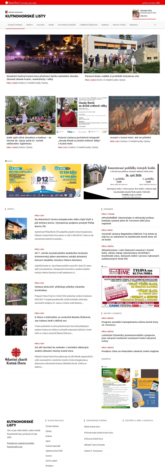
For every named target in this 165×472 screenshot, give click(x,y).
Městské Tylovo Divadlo (94, 445)
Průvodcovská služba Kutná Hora (98, 433)
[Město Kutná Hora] (20, 3)
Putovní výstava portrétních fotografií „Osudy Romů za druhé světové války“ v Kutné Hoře (79, 140)
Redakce (49, 466)
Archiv (99, 80)
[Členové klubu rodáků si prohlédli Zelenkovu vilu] (121, 54)
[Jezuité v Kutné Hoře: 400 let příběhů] (134, 115)
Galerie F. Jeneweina (93, 451)
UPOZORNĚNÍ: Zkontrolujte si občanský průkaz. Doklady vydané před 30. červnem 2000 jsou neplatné (128, 221)
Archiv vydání (51, 461)
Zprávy (45, 83)
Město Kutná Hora (92, 427)
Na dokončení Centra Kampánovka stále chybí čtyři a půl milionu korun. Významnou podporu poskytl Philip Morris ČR (64, 223)
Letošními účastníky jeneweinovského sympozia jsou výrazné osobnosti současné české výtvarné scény (129, 338)
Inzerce (49, 456)
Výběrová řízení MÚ (54, 451)
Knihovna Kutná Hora (93, 439)
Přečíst (144, 16)
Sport (48, 441)
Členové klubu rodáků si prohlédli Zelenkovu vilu (112, 76)
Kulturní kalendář (53, 446)
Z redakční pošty (33, 83)
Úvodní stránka (52, 426)
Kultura (22, 83)
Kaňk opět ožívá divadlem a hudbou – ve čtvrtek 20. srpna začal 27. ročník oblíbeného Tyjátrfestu (29, 140)
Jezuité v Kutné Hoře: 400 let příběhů (130, 137)
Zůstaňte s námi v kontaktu (139, 420)
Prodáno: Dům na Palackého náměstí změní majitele (130, 351)
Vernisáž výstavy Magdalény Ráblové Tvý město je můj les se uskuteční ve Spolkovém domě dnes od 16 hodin (129, 237)
